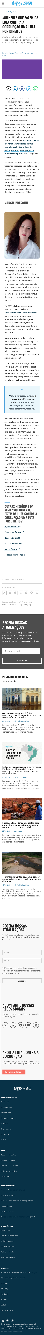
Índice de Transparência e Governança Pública (17, 1201)
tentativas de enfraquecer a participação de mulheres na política (19, 150)
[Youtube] (28, 1025)
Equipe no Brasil (6, 1107)
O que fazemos (6, 1129)
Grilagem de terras (7, 1211)
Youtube (4, 1299)
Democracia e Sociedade (9, 1166)
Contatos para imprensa (9, 1236)
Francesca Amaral (13, 532)
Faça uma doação (7, 1310)
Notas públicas (6, 1176)
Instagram (4, 1283)
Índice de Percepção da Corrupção (13, 1190)
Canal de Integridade (8, 1246)
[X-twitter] (5, 1025)
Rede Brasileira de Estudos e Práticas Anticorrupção (18, 1272)
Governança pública (8, 1160)
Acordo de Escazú (7, 1206)
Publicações (5, 1134)
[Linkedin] (36, 1025)
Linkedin (4, 1305)
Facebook (4, 1294)
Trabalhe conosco (7, 1241)
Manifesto (4, 1123)
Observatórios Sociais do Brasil (19, 312)
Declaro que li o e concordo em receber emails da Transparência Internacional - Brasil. (21, 971)
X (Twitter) (4, 1289)
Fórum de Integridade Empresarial (13, 1278)
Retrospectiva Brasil (8, 1195)
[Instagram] (13, 1025)
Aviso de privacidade (8, 1257)
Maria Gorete (10, 549)
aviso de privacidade (26, 968)
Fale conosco (5, 1230)
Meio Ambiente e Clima (9, 1171)
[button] (8, 88)
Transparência (6, 1113)
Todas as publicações (8, 1155)
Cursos (3, 1140)
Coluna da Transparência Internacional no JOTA (17, 1217)
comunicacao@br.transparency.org (16, 604)
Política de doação (7, 1252)
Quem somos (5, 1102)
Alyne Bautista (11, 526)
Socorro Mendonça (13, 554)
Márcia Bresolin (12, 543)
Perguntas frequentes (8, 1118)
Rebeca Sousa (11, 537)
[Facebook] (21, 1025)
